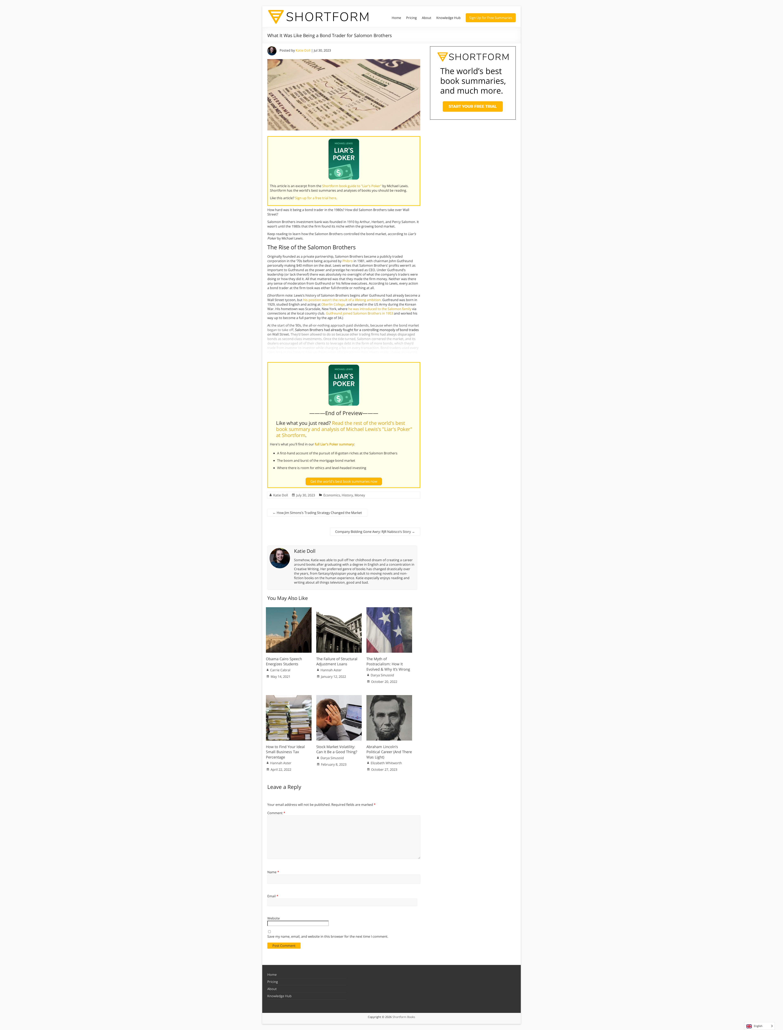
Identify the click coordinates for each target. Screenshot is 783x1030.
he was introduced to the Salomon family (379, 309)
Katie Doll (303, 50)
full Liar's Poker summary (334, 444)
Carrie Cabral (280, 670)
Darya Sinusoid (382, 675)
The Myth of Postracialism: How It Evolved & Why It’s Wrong (388, 663)
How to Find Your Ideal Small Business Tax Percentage (285, 751)
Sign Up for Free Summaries (490, 17)
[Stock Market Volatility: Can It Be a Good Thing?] (339, 697)
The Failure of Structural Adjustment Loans (336, 661)
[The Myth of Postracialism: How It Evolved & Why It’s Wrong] (389, 609)
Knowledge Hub (448, 17)
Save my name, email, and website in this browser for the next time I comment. (327, 936)
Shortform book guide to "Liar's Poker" (352, 186)
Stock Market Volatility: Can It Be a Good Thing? (336, 749)
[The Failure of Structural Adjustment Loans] (339, 609)
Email (272, 896)
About (426, 17)
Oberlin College (333, 304)
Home (396, 17)
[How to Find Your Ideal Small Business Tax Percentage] (289, 697)
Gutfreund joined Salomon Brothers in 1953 (359, 313)
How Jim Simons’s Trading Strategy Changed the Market (317, 512)
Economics (331, 495)
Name (273, 872)
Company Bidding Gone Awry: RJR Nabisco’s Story (375, 531)
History (347, 495)
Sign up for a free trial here (315, 198)
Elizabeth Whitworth (386, 763)
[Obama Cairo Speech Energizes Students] (289, 609)
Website (273, 918)
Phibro (347, 261)
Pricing (411, 17)
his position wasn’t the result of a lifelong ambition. (342, 300)
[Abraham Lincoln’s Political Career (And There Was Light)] (389, 697)
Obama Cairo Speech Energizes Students (284, 661)
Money (360, 495)
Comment (276, 813)
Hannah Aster (331, 670)
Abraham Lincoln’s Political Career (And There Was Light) (389, 751)
